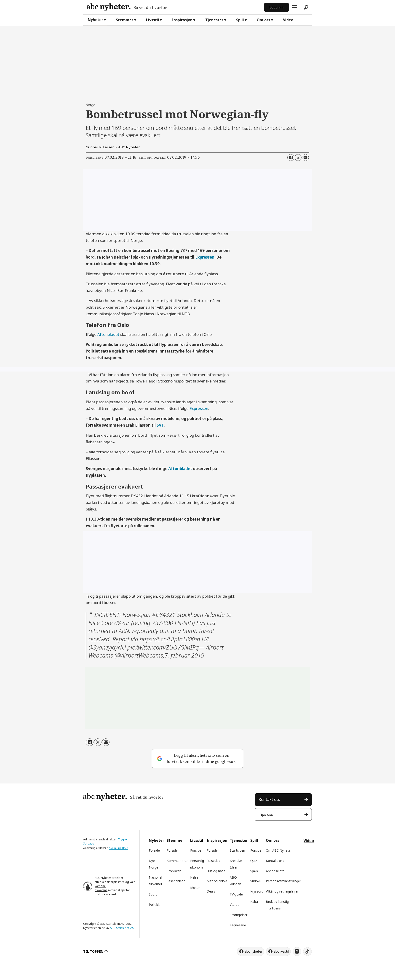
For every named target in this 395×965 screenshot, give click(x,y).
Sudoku (255, 881)
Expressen (204, 257)
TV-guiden (237, 894)
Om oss (263, 19)
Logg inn (276, 7)
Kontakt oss (269, 799)
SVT (160, 425)
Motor (195, 887)
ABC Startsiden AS (122, 928)
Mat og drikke (217, 881)
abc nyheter (253, 951)
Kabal (254, 901)
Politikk (154, 904)
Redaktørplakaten (113, 882)
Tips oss (266, 814)
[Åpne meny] (295, 7)
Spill (240, 19)
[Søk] (306, 7)
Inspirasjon (182, 19)
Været (234, 904)
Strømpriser (238, 915)
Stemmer (124, 19)
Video (288, 19)
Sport (153, 894)
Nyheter (95, 19)
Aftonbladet (108, 334)
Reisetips (213, 860)
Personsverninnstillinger (283, 881)
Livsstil (152, 19)
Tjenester (214, 19)
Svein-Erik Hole (118, 848)
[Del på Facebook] (290, 157)
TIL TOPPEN (93, 951)
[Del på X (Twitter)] (298, 157)
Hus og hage (216, 871)
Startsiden (237, 850)
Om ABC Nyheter (279, 850)
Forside (154, 850)
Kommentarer (177, 860)
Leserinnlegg (176, 881)
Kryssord (256, 891)
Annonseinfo (275, 871)
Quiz (253, 860)
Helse (194, 877)
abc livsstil (281, 951)
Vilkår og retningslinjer (282, 891)
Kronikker (174, 871)
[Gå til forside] (173, 7)
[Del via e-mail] (305, 157)
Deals (211, 891)
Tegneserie (238, 925)
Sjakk (254, 871)
